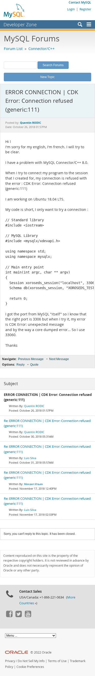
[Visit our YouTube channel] (28, 616)
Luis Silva (30, 458)
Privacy (10, 661)
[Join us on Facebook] (9, 616)
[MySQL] (14, 10)
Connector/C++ (41, 48)
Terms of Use (57, 661)
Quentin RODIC (34, 406)
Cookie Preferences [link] (30, 667)
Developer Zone (20, 24)
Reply (20, 364)
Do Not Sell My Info (31, 661)
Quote (34, 364)
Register (85, 9)
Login (71, 9)
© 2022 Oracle (40, 652)
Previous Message (31, 359)
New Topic (47, 77)
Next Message (59, 359)
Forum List (13, 48)
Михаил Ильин (33, 484)
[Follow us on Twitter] (18, 616)
